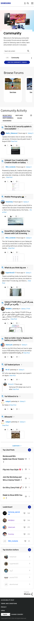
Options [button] (28, 58)
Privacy (3, 607)
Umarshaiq (9, 202)
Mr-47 (8, 370)
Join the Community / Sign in (17, 62)
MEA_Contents (10, 167)
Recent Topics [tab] (7, 115)
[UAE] (6, 3)
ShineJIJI (11, 384)
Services (13, 92)
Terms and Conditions (9, 603)
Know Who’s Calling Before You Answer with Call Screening (17, 232)
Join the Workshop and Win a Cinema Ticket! (12, 478)
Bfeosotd (8, 417)
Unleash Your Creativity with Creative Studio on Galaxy (16, 161)
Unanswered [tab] (7, 121)
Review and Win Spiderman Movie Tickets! (13, 457)
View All (17, 449)
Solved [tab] (19, 118)
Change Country (17, 614)
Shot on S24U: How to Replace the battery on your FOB (18, 339)
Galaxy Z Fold (25, 309)
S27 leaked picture (12, 364)
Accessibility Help (7, 600)
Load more (16, 446)
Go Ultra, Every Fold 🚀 (12, 487)
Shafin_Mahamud (11, 133)
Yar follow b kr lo (11, 396)
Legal (3, 610)
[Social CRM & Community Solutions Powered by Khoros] (28, 593)
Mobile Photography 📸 (14, 197)
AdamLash (9, 345)
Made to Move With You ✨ (12, 496)
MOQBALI (9, 309)
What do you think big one (15, 267)
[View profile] (3, 133)
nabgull (8, 401)
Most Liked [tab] (19, 115)
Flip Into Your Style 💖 (12, 469)
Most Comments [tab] (8, 118)
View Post (14, 141)
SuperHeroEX (10, 273)
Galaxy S (30, 133)
